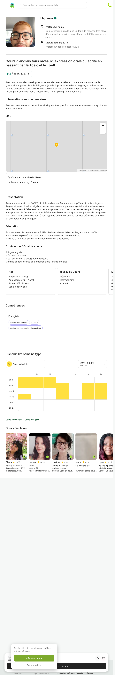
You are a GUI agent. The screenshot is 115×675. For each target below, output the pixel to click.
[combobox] (52, 5)
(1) (19, 462)
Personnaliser (34, 665)
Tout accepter (35, 658)
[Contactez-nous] (109, 5)
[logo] (12, 5)
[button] (103, 658)
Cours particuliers (14, 419)
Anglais (15, 316)
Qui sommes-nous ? (42, 674)
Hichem (46, 18)
